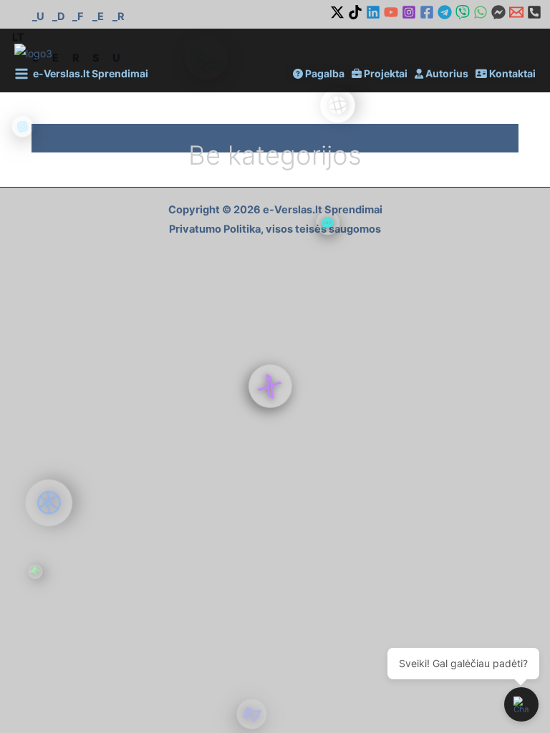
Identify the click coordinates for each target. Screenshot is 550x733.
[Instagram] (409, 12)
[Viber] (462, 12)
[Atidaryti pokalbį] (521, 704)
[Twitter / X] (337, 12)
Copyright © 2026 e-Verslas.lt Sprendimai (275, 209)
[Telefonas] (534, 12)
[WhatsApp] (480, 12)
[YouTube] (391, 12)
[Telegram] (445, 12)
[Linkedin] (373, 12)
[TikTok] (355, 12)
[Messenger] (498, 12)
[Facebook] (427, 12)
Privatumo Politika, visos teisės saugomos (275, 229)
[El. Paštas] (516, 12)
